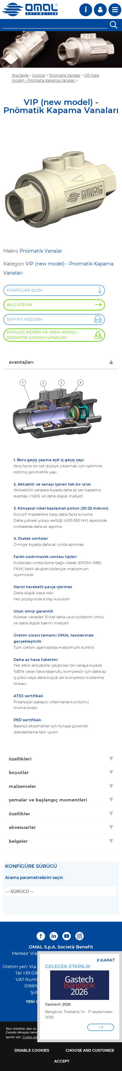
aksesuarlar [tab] (22, 827)
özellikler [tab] (19, 813)
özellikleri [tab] (20, 759)
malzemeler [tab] (22, 786)
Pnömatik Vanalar (64, 75)
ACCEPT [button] (61, 1061)
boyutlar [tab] (19, 772)
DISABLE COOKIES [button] (32, 1050)
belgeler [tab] (18, 841)
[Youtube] (67, 936)
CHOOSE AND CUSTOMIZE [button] (90, 1050)
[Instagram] (79, 936)
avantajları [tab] (21, 362)
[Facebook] (42, 936)
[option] (61, 49)
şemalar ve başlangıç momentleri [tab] (48, 799)
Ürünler (38, 75)
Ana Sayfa (20, 75)
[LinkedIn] (54, 936)
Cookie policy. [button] (32, 1037)
